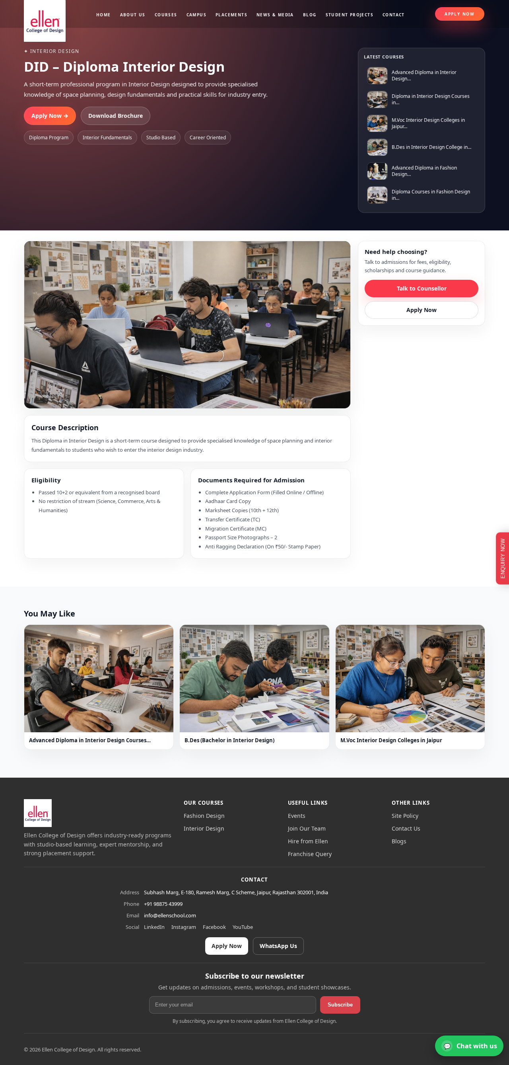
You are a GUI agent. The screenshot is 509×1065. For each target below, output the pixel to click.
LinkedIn (154, 926)
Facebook (214, 926)
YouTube (243, 926)
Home (103, 15)
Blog (310, 15)
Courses (166, 15)
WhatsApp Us (278, 946)
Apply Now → (49, 115)
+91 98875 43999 (163, 903)
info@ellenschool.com (170, 915)
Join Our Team (307, 828)
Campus (196, 15)
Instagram (183, 926)
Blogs (399, 841)
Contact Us (406, 828)
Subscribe (340, 1005)
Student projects (349, 15)
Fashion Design (204, 815)
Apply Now (460, 14)
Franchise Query (310, 854)
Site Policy (405, 815)
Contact (394, 15)
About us (133, 15)
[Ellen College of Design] (38, 813)
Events (296, 815)
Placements (231, 15)
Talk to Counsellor (422, 288)
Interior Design (204, 828)
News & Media (275, 15)
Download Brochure (115, 115)
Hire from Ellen (308, 841)
